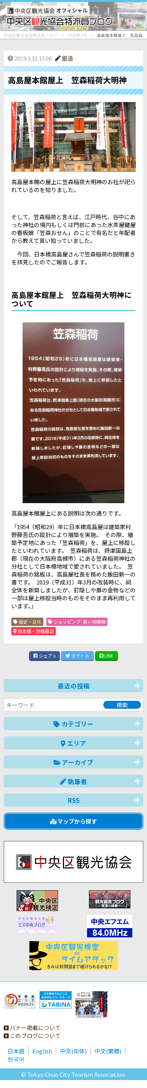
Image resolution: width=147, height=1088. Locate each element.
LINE (108, 655)
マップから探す (76, 821)
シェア (46, 655)
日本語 (16, 1051)
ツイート (79, 655)
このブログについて (35, 1035)
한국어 (16, 1059)
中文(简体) (73, 1051)
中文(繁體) (108, 1051)
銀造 (67, 58)
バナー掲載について (35, 1028)
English (42, 1051)
